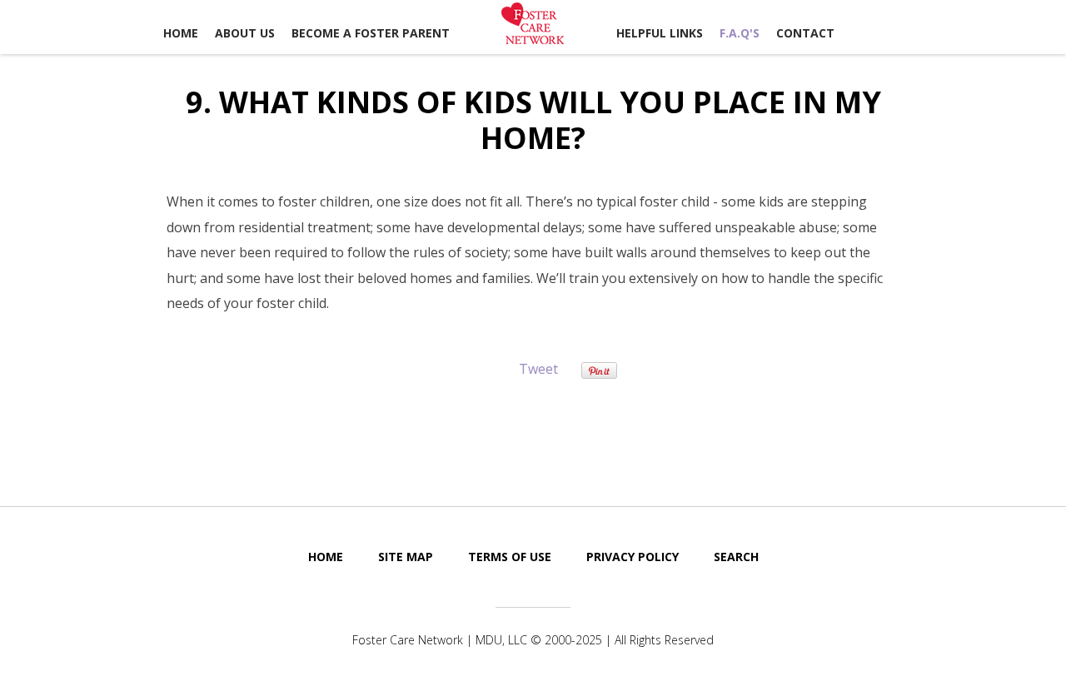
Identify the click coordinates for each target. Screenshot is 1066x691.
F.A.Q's (740, 33)
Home (180, 33)
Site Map (405, 556)
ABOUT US (245, 33)
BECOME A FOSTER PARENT (370, 33)
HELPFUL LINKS (659, 33)
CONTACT (805, 33)
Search (736, 556)
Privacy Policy (632, 556)
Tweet (538, 369)
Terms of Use (509, 556)
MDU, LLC (501, 640)
